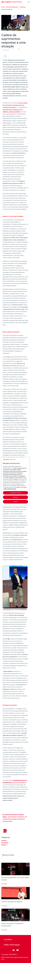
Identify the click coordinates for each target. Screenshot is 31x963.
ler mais (3, 884)
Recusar (15, 497)
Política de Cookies (21, 487)
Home (3, 7)
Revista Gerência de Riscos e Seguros (12, 7)
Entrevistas (4, 842)
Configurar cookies (15, 492)
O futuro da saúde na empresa (11, 902)
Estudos (3, 840)
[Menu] (29, 2)
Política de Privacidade (10, 489)
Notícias (22, 7)
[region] (16, 481)
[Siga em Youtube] (18, 950)
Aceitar (15, 501)
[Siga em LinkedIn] (14, 950)
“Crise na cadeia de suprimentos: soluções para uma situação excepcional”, (15, 105)
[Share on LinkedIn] (5, 56)
